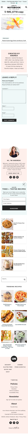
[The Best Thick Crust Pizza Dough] (20, 301)
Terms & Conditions (14, 390)
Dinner (20, 364)
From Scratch (20, 367)
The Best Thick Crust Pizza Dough (20, 305)
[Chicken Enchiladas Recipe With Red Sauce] (7, 322)
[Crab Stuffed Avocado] (20, 322)
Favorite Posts (14, 406)
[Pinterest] (14, 177)
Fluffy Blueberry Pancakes (7, 305)
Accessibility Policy (14, 392)
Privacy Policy (14, 387)
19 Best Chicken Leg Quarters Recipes (19, 237)
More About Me (14, 173)
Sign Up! (8, 399)
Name (4, 106)
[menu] (2, 7)
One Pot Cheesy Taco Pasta (19, 223)
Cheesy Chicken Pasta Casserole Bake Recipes (20, 250)
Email (4, 113)
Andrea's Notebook (14, 7)
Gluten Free (7, 367)
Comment (5, 88)
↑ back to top (14, 380)
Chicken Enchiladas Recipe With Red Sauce (7, 325)
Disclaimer (14, 388)
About (17, 416)
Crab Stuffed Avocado (20, 324)
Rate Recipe (24, 14)
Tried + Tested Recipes (14, 2)
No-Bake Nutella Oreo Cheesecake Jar (19, 264)
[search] (26, 7)
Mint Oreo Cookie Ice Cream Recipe (20, 345)
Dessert (8, 364)
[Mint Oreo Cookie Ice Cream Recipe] (20, 342)
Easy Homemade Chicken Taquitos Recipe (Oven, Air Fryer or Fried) (7, 346)
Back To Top (13, 419)
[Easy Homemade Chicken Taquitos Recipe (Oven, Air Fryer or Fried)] (7, 342)
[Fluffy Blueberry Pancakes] (7, 301)
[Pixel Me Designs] (16, 428)
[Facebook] (10, 177)
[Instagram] (17, 177)
